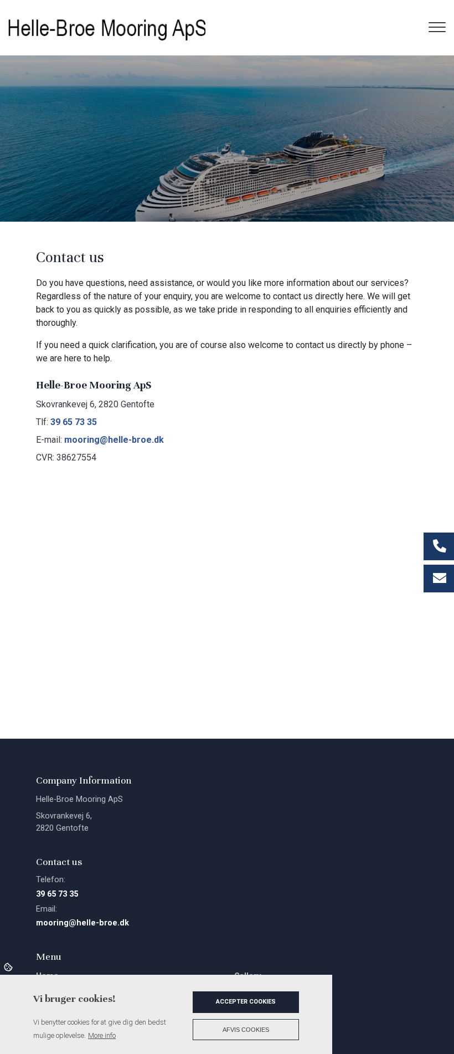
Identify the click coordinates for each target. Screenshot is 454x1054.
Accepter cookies (246, 1001)
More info (102, 1035)
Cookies (9, 966)
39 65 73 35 (73, 422)
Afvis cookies (246, 1029)
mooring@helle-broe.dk (114, 439)
